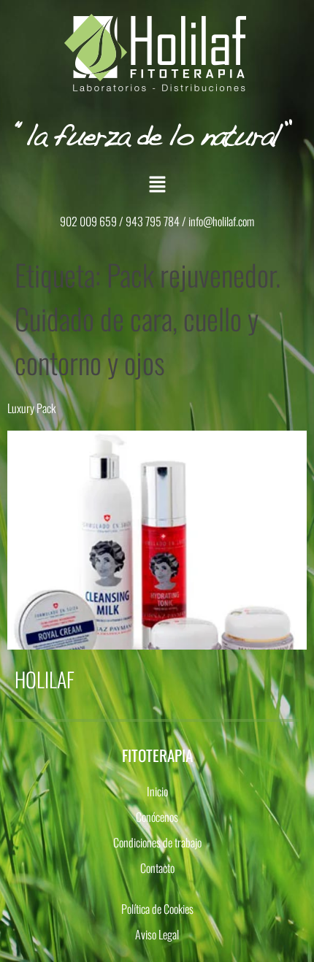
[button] (157, 184)
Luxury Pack (31, 408)
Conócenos (157, 817)
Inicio (157, 791)
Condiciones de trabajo (157, 842)
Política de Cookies (157, 908)
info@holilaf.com (221, 221)
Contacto (157, 868)
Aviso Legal (157, 934)
